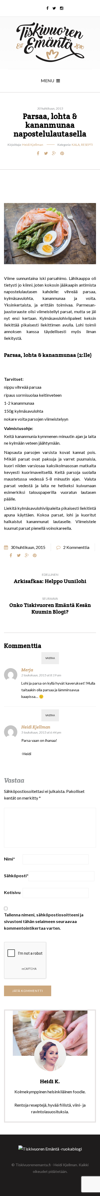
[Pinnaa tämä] (62, 153)
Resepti (87, 145)
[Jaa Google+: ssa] (54, 153)
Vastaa (50, 658)
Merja (27, 670)
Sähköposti (16, 875)
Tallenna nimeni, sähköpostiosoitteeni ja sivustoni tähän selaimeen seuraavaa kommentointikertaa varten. (43, 921)
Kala (76, 145)
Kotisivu (12, 892)
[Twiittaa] (46, 153)
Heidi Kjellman (32, 145)
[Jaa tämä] (38, 153)
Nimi (9, 858)
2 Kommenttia (76, 547)
